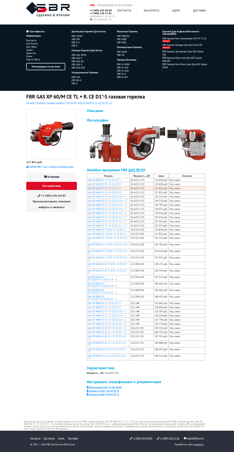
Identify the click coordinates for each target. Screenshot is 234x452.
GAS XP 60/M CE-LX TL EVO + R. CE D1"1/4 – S (102, 284)
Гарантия (31, 53)
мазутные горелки (127, 31)
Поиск (29, 56)
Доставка (199, 10)
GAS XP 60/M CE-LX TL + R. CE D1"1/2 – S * (107, 357)
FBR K (75, 83)
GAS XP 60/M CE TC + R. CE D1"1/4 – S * (107, 200)
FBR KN (120, 54)
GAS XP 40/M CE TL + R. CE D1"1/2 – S (107, 323)
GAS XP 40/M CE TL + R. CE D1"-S (104, 307)
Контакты (124, 10)
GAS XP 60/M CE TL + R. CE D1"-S (104, 188)
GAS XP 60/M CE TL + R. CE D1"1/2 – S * (107, 225)
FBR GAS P (77, 58)
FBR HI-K (121, 73)
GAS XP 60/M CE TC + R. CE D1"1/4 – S (107, 196)
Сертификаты (37, 31)
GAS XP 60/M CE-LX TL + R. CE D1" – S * (107, 332)
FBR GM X (76, 80)
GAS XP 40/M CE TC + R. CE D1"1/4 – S (107, 311)
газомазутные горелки (129, 47)
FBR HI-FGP (122, 67)
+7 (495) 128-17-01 (101, 13)
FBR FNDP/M (123, 36)
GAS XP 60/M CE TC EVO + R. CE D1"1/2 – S (108, 252)
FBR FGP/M (77, 36)
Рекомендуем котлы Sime (46, 66)
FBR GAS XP (78, 61)
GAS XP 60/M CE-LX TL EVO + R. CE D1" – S (108, 271)
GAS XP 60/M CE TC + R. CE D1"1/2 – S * (107, 217)
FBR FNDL (122, 42)
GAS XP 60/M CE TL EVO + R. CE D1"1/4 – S (108, 245)
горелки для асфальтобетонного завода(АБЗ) (180, 32)
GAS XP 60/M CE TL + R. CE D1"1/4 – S (107, 208)
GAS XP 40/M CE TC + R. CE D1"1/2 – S (107, 319)
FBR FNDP (122, 39)
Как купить (151, 10)
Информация (33, 36)
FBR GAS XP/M (79, 54)
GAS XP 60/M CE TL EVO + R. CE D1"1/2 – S (108, 258)
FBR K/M (76, 77)
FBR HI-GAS (123, 70)
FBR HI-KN (122, 77)
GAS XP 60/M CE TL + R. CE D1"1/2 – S (107, 221)
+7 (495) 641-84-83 (101, 10)
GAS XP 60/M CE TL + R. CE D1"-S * (105, 192)
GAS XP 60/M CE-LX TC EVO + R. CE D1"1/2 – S (102, 298)
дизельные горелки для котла (89, 31)
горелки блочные (126, 60)
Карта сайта (33, 59)
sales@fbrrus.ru (102, 19)
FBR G (75, 45)
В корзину (53, 177)
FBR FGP (76, 39)
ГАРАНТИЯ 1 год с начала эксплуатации (51, 166)
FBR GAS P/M (78, 67)
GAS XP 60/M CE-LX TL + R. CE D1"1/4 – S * (107, 344)
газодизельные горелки (85, 72)
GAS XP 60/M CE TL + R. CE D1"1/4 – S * (107, 204)
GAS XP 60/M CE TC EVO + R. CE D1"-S (107, 229)
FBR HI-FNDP (123, 64)
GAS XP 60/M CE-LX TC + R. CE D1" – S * (107, 327)
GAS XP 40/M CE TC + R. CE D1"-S (104, 303)
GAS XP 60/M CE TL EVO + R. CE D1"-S (107, 233)
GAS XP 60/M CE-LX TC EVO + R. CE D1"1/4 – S (102, 278)
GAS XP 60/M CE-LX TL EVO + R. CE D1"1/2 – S (102, 291)
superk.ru (199, 444)
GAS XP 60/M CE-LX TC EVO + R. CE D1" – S (108, 265)
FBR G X (76, 42)
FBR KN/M (122, 51)
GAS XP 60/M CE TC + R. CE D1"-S (104, 180)
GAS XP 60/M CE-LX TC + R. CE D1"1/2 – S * (107, 350)
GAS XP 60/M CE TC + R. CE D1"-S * (105, 184)
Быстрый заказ (52, 186)
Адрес (176, 10)
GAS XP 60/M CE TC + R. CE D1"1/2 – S (107, 213)
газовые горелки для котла (87, 50)
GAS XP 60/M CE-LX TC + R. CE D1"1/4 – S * (107, 337)
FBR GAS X (77, 64)
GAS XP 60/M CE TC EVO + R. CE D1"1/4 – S (108, 239)
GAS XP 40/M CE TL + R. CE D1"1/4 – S (107, 315)
